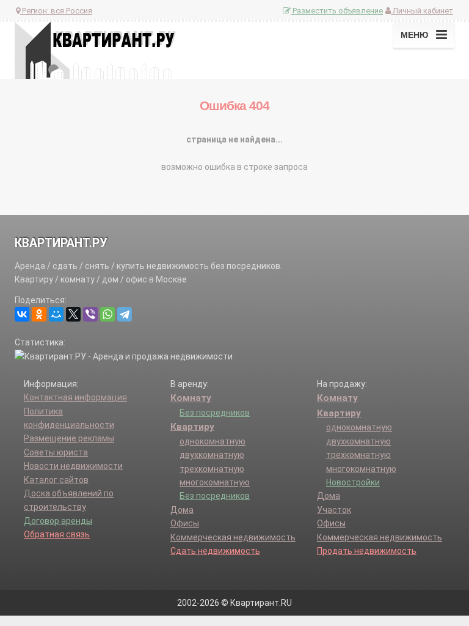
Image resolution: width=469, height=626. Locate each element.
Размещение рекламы (69, 438)
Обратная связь (57, 534)
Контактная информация (75, 397)
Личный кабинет (422, 10)
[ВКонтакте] (22, 314)
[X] (73, 314)
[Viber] (90, 314)
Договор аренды (58, 521)
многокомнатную (215, 482)
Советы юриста (56, 452)
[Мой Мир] (56, 314)
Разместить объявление (337, 10)
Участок (334, 510)
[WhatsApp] (107, 314)
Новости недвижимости (73, 466)
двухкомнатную (212, 455)
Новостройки (353, 482)
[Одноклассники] (39, 314)
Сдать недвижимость (215, 551)
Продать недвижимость (366, 551)
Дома (182, 510)
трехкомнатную (212, 469)
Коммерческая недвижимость (233, 537)
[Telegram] (124, 314)
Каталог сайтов (56, 480)
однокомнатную (212, 441)
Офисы (184, 523)
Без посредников (215, 413)
